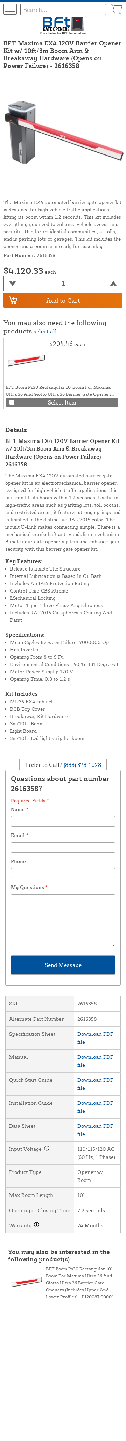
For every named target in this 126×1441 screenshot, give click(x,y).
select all (45, 331)
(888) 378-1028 (81, 764)
